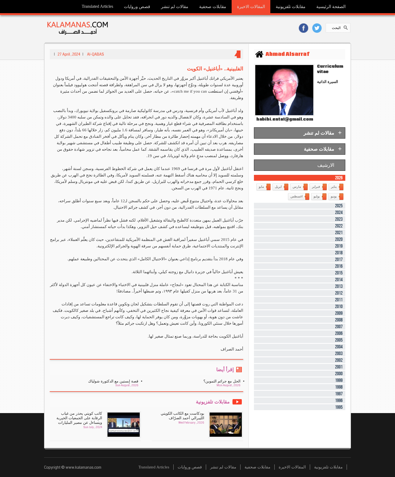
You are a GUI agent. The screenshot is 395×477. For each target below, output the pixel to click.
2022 (339, 226)
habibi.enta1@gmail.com (283, 119)
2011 (339, 299)
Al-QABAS (95, 54)
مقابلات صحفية (212, 6)
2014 (339, 279)
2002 (339, 360)
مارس (297, 187)
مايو (261, 187)
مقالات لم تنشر (174, 6)
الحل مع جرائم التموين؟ (221, 381)
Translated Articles (97, 6)
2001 (339, 367)
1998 (339, 387)
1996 (339, 400)
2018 (339, 252)
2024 (339, 212)
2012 (339, 293)
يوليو (317, 196)
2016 (339, 266)
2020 (339, 239)
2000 (339, 373)
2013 (339, 286)
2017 (339, 259)
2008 (339, 320)
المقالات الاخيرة (251, 6)
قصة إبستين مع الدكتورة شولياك (113, 381)
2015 (339, 273)
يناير (334, 187)
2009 (339, 313)
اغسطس (296, 196)
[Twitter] (317, 28)
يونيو (334, 196)
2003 (339, 353)
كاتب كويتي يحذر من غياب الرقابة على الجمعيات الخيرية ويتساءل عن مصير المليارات (79, 418)
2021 (339, 232)
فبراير (316, 187)
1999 (339, 380)
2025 (339, 205)
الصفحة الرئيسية (331, 6)
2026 (339, 177)
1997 (339, 393)
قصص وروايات (137, 6)
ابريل (278, 187)
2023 (339, 219)
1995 (339, 407)
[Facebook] (303, 28)
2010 (339, 306)
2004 (339, 346)
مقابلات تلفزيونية (291, 6)
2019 (339, 246)
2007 (339, 326)
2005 (339, 340)
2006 (339, 333)
